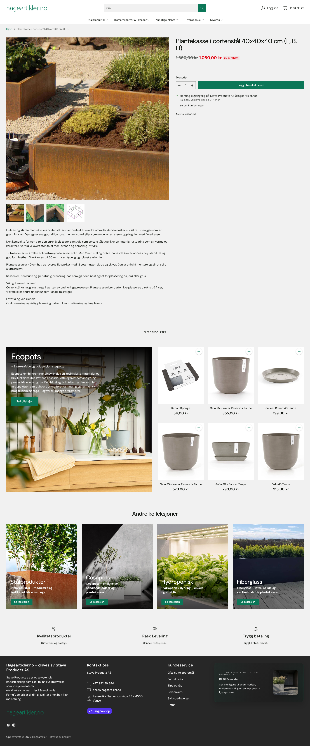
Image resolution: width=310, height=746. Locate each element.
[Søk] (202, 8)
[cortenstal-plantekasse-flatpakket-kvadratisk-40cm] (87, 118)
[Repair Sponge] (181, 375)
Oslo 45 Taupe (281, 484)
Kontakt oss (175, 679)
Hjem (9, 29)
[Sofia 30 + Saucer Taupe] (231, 451)
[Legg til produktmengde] (192, 85)
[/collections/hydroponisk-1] (192, 566)
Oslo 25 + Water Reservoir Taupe (231, 408)
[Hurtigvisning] (199, 359)
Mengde (181, 77)
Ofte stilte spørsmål (181, 673)
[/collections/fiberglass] (268, 566)
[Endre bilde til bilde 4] (75, 213)
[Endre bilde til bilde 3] (55, 213)
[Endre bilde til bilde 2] (35, 213)
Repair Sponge (180, 408)
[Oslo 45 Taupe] (281, 451)
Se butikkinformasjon (192, 105)
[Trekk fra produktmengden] (179, 85)
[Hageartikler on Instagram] (14, 725)
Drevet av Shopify (60, 736)
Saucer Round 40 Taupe (281, 408)
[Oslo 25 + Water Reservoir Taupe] (231, 375)
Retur (171, 705)
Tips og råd (175, 685)
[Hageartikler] (27, 8)
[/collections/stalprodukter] (42, 566)
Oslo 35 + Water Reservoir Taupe (181, 484)
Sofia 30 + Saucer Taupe (230, 484)
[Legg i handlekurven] (199, 351)
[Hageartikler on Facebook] (8, 725)
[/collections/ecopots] (79, 419)
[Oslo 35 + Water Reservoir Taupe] (181, 451)
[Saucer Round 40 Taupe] (281, 375)
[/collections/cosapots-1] (117, 566)
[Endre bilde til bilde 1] (15, 213)
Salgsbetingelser (179, 698)
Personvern (175, 692)
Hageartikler (39, 736)
